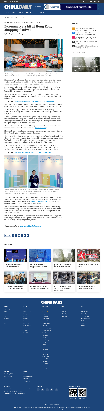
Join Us (21, 391)
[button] (74, 70)
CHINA (5, 1)
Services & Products (15, 389)
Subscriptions (14, 391)
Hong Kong (14, 17)
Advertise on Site (26, 389)
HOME (7, 13)
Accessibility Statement (10, 394)
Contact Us (7, 391)
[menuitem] (38, 7)
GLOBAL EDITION (14, 1)
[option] (86, 64)
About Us (6, 389)
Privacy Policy (21, 394)
